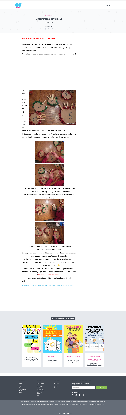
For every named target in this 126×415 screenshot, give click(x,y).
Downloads (56, 387)
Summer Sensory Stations (52, 361)
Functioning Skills (40, 390)
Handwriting (39, 392)
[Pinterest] (79, 395)
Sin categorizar (49, 15)
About (29, 5)
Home (20, 383)
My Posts (56, 386)
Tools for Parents (40, 386)
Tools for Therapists (40, 383)
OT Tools (42, 5)
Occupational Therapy (96, 357)
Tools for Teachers (40, 384)
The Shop (63, 5)
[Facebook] (72, 395)
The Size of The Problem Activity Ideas (94, 364)
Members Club (82, 5)
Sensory (55, 357)
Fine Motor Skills (40, 389)
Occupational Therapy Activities (94, 359)
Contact (20, 392)
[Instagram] (76, 395)
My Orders (56, 384)
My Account (56, 383)
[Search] (101, 5)
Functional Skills (70, 356)
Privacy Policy (69, 413)
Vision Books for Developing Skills (73, 361)
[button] (45, 29)
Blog (35, 5)
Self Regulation (94, 360)
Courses (71, 5)
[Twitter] (83, 395)
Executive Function (40, 387)
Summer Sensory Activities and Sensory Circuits (31, 359)
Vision (38, 395)
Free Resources (53, 5)
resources (75, 357)
